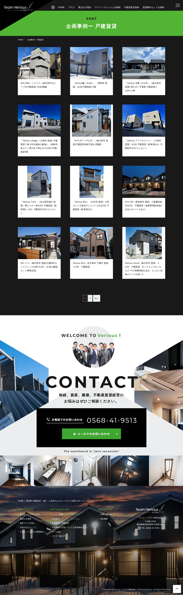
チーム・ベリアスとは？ (30, 514)
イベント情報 (57, 514)
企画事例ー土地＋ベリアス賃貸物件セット (70, 527)
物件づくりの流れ (27, 523)
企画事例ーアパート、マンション (66, 519)
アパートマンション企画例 (107, 7)
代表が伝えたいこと (28, 527)
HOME (61, 7)
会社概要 (104, 519)
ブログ (71, 7)
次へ (96, 298)
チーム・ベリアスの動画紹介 (32, 532)
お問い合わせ (105, 514)
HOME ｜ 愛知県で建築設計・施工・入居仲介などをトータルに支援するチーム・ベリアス (56, 501)
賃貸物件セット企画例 (153, 7)
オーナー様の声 (58, 536)
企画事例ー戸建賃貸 (60, 523)
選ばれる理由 (84, 7)
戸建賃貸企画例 (131, 7)
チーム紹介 (56, 532)
